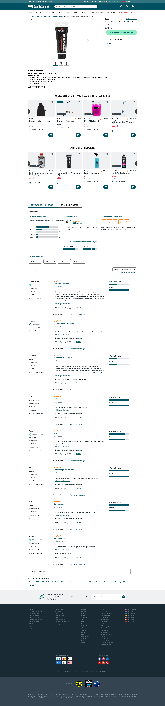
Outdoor (75, 12)
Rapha (83, 640)
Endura (83, 613)
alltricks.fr (131, 611)
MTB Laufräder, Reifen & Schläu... (46, 582)
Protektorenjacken (107, 642)
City (53, 12)
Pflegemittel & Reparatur (70, 582)
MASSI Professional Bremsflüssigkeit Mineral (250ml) (40, 174)
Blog (30, 628)
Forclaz (83, 632)
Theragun (84, 617)
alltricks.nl (131, 621)
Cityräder (104, 621)
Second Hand (111, 12)
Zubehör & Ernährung (97, 12)
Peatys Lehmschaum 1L (91, 173)
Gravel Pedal (105, 640)
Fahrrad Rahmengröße (62, 621)
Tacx (82, 619)
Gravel (47, 12)
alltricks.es (131, 615)
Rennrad (38, 12)
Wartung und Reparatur (123, 582)
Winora (83, 638)
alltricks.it (131, 617)
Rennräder (104, 630)
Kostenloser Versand (101, 1)
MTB (30, 12)
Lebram (83, 624)
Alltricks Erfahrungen (35, 619)
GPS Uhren (104, 632)
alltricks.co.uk (132, 609)
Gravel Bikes (105, 628)
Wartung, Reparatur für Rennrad (100, 582)
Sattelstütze (104, 636)
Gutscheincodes (34, 624)
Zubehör (32, 585)
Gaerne (83, 630)
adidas (83, 609)
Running (67, 12)
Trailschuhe (105, 619)
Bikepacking (105, 626)
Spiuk (83, 621)
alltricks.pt (131, 619)
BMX (59, 12)
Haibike (83, 611)
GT (82, 628)
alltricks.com (132, 613)
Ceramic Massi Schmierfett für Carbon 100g (68, 174)
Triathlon (84, 12)
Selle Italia (84, 626)
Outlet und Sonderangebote (127, 12)
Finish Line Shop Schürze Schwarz (39, 121)
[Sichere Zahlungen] (64, 660)
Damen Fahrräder (106, 613)
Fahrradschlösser (107, 647)
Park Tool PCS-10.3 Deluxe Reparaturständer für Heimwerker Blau (123, 122)
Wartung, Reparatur (58, 16)
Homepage (32, 16)
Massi (107, 19)
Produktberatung (60, 619)
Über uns (31, 609)
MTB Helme (104, 611)
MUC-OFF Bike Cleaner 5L (91, 121)
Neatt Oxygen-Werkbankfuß (65, 121)
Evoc (82, 634)
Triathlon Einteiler (106, 634)
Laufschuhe (104, 617)
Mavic (83, 615)
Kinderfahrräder (106, 645)
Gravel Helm (105, 638)
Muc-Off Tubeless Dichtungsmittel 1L (123, 173)
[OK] (123, 596)
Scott (83, 642)
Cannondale (85, 636)
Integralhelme (105, 615)
